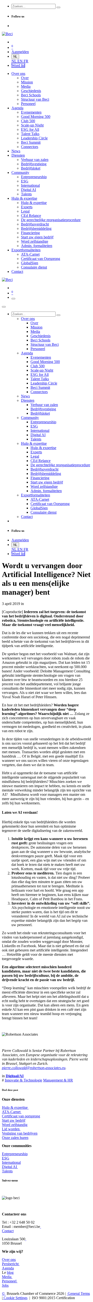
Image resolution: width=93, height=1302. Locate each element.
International (11, 1162)
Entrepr (15, 1154)
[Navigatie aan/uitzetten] (13, 298)
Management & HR (58, 1080)
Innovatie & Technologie (23, 1080)
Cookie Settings (15, 1298)
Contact (8, 1231)
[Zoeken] (58, 7)
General (78, 1293)
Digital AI (9, 1167)
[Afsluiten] (4, 307)
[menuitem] (14, 61)
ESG (5, 1158)
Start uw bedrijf (13, 1120)
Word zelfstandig (14, 1125)
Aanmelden (20, 52)
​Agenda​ (8, 1268)
